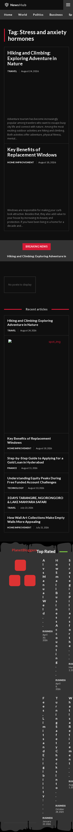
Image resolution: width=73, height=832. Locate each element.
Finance (12, 468)
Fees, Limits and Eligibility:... (44, 755)
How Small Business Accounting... (57, 617)
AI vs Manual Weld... (44, 592)
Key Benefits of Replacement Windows (32, 152)
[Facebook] (20, 565)
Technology (15, 488)
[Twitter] (29, 580)
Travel (12, 71)
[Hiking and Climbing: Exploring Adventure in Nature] (36, 95)
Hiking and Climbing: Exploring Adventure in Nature (32, 58)
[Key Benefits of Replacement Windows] (36, 186)
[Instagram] (14, 580)
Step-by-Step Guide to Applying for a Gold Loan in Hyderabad (35, 460)
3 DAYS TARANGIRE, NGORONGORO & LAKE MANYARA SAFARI (35, 500)
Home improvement (20, 162)
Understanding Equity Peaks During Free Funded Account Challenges (34, 480)
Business (48, 631)
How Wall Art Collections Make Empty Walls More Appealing (36, 519)
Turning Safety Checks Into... (57, 749)
